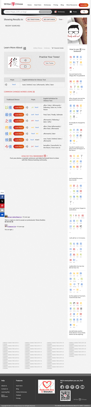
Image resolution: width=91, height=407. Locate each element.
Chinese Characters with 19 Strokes (55, 343)
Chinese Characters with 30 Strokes (77, 349)
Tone (61, 19)
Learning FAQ (5, 392)
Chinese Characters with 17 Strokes (33, 364)
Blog (62, 5)
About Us (4, 385)
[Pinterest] (2, 206)
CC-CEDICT (80, 405)
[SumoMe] (2, 214)
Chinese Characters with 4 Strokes (11, 352)
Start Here (37, 5)
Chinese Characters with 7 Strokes (11, 361)
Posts (75, 12)
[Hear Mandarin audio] (25, 60)
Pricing (55, 5)
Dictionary (47, 5)
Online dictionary (21, 392)
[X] (2, 201)
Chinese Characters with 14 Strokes (33, 355)
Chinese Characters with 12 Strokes (33, 349)
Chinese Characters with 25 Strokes (55, 361)
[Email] (2, 210)
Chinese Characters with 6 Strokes (11, 358)
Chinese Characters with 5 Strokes (11, 355)
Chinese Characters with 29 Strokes (77, 346)
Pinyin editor (45, 12)
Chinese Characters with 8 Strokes (11, 364)
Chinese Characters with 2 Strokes (11, 346)
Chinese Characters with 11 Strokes (33, 346)
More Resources (71, 5)
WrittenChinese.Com (19, 405)
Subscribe (83, 5)
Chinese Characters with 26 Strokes (55, 364)
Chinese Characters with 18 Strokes (33, 367)
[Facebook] (2, 197)
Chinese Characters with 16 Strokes (33, 361)
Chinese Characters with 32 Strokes (77, 355)
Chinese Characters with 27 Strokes (55, 367)
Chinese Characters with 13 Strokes (33, 352)
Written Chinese (37, 48)
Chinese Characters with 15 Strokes (33, 358)
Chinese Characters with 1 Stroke (11, 343)
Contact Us (4, 389)
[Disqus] (34, 190)
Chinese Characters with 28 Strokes (77, 343)
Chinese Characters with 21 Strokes (55, 349)
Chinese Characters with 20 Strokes (55, 346)
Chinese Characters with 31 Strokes (77, 352)
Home (30, 5)
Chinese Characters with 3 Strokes (11, 349)
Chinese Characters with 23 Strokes (55, 355)
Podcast (18, 395)
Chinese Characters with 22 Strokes (55, 352)
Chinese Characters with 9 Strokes (11, 367)
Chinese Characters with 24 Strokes (55, 358)
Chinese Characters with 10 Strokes (33, 343)
